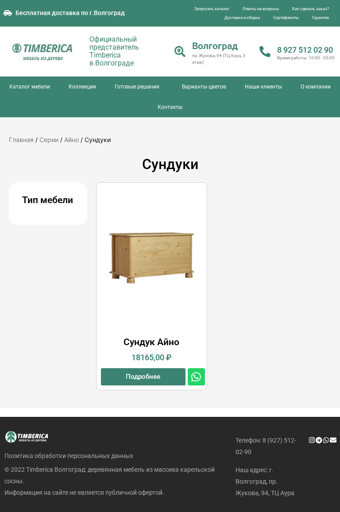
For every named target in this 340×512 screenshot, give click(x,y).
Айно (71, 139)
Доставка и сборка (242, 17)
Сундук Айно (151, 342)
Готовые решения (137, 87)
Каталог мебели (29, 87)
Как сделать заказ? (310, 9)
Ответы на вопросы (261, 9)
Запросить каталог (211, 9)
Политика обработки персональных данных (68, 455)
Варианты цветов (204, 87)
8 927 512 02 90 (305, 49)
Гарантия (320, 17)
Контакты (170, 107)
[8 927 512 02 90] (264, 51)
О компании (316, 87)
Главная (21, 139)
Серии (48, 139)
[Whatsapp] (196, 376)
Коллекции (82, 87)
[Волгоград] (179, 51)
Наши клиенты (263, 87)
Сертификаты (286, 17)
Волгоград (215, 46)
